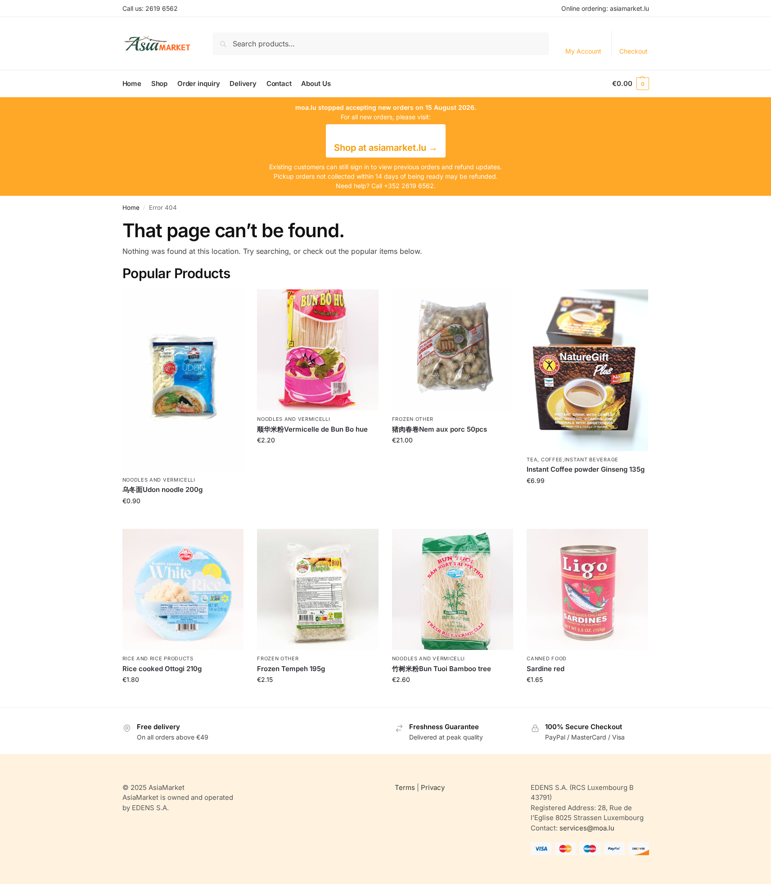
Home (131, 207)
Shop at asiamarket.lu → (385, 147)
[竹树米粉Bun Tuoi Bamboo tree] (453, 589)
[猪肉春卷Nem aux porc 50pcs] (453, 350)
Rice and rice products (158, 658)
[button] (630, 83)
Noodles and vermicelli (158, 480)
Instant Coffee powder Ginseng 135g (586, 469)
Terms (405, 787)
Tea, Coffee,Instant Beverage (572, 459)
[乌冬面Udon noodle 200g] (183, 380)
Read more (182, 519)
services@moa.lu (586, 828)
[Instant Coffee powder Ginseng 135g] (587, 370)
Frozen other (412, 419)
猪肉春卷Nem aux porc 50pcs (439, 429)
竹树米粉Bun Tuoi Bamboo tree (441, 668)
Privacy (433, 787)
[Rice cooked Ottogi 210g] (183, 589)
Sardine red (545, 668)
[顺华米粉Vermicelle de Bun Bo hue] (318, 350)
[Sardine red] (587, 589)
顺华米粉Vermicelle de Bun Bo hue (312, 429)
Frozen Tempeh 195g (291, 668)
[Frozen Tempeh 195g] (318, 589)
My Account (583, 51)
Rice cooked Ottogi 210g (162, 668)
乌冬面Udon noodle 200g (162, 489)
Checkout (633, 51)
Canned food (547, 658)
